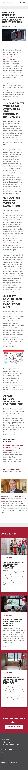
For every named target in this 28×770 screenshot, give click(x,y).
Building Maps (6, 501)
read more (7, 558)
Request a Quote (14, 726)
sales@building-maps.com (8, 742)
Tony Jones (8, 26)
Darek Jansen (7, 589)
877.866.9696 (5, 739)
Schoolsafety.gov (9, 59)
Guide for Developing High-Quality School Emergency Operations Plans (13, 448)
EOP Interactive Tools (11, 469)
